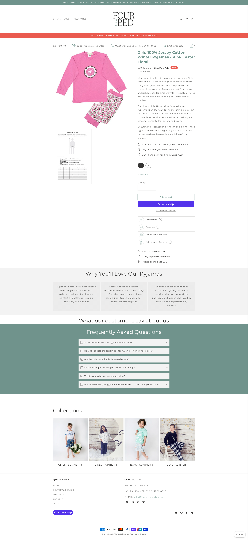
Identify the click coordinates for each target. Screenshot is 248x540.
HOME (56, 485)
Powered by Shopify (138, 534)
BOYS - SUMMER (140, 464)
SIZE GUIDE (58, 494)
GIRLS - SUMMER (68, 464)
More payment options (166, 210)
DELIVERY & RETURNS (64, 490)
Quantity (141, 183)
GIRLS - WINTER (105, 464)
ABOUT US (58, 499)
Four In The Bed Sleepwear (119, 534)
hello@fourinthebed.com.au (148, 497)
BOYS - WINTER (176, 464)
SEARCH (57, 504)
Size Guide (143, 174)
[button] (56, 19)
